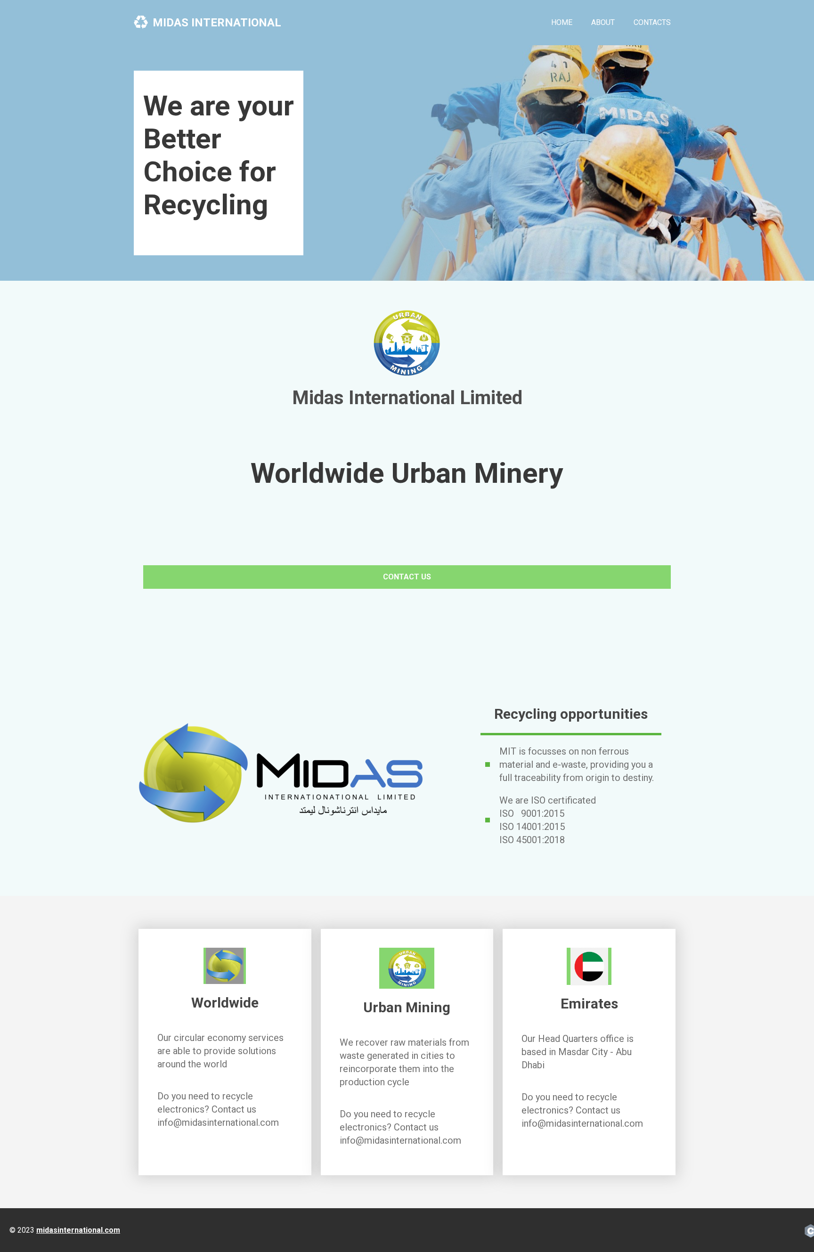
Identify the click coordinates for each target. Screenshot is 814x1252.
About (603, 22)
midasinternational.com (78, 1230)
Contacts (652, 22)
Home (561, 22)
